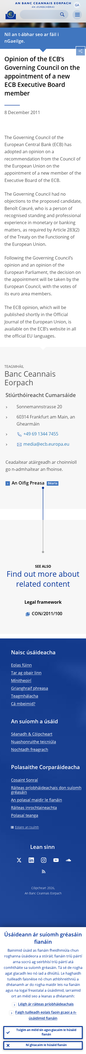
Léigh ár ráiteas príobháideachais (46, 1004)
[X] (19, 860)
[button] (77, 5)
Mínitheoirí (21, 681)
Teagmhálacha (24, 696)
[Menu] (77, 14)
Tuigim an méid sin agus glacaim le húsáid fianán (46, 1032)
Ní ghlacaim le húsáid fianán (46, 1045)
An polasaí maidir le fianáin (36, 800)
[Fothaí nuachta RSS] (43, 871)
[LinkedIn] (31, 860)
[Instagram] (43, 860)
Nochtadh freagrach (29, 750)
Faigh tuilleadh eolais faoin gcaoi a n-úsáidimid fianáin (46, 1015)
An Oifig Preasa (28, 483)
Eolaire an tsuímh (27, 827)
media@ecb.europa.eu (46, 444)
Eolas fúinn (21, 665)
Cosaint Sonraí (24, 780)
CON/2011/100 (47, 614)
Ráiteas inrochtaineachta (34, 808)
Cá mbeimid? (23, 704)
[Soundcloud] (68, 860)
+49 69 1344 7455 (40, 434)
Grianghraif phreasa (29, 689)
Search (62, 14)
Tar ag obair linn (26, 673)
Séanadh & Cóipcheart (31, 734)
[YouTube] (56, 860)
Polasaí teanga (24, 816)
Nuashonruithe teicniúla (33, 742)
